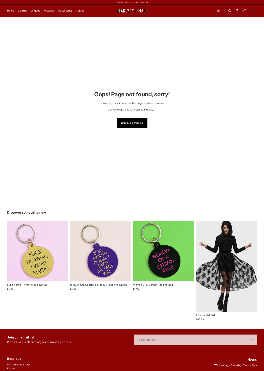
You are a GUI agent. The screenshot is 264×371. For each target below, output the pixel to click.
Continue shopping (132, 122)
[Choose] (251, 306)
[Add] (62, 276)
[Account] (237, 11)
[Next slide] (251, 266)
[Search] (229, 11)
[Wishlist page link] (253, 10)
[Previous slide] (201, 266)
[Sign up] (251, 340)
